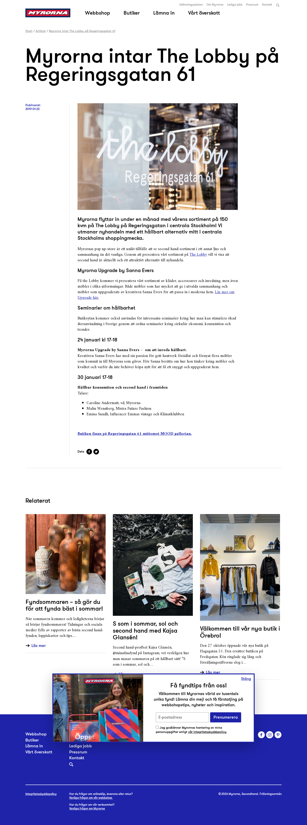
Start (28, 31)
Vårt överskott (204, 12)
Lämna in (164, 12)
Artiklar (41, 31)
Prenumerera (226, 717)
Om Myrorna (215, 5)
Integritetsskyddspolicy (41, 794)
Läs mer (38, 646)
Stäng (246, 679)
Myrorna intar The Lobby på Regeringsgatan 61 (82, 31)
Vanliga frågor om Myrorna (87, 809)
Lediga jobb (234, 5)
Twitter (96, 452)
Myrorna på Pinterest (278, 734)
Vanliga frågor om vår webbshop (91, 798)
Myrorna (47, 13)
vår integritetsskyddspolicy (207, 732)
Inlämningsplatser (191, 5)
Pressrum (252, 5)
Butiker (132, 12)
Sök (278, 5)
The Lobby (198, 254)
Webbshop (97, 12)
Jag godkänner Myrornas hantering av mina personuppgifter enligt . (191, 730)
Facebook (89, 452)
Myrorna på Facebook (261, 734)
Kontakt (267, 5)
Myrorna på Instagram (269, 734)
